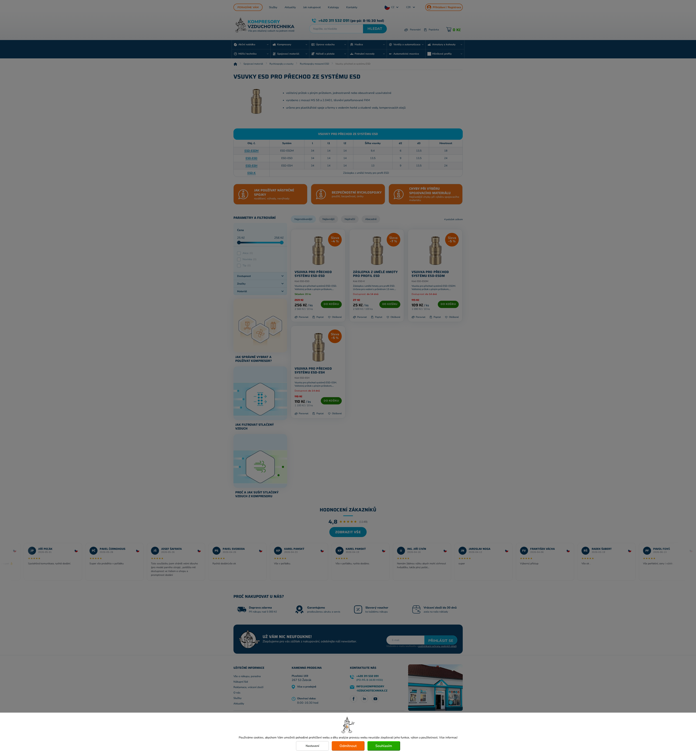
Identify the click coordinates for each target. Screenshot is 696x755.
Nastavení (312, 746)
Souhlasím (383, 746)
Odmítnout (348, 746)
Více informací (448, 738)
